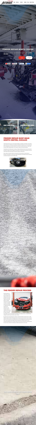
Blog (28, 2)
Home (14, 2)
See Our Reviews (22, 58)
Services (21, 2)
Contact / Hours (32, 2)
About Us (17, 2)
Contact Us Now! (29, 58)
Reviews (25, 2)
